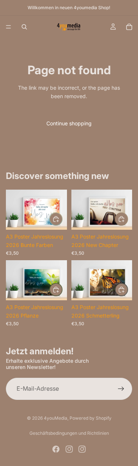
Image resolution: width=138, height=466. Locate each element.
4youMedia (55, 418)
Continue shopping (69, 123)
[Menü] (8, 26)
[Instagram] (69, 449)
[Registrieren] (121, 388)
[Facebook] (56, 449)
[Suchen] (24, 27)
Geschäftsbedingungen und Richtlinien (69, 433)
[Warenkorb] (129, 27)
